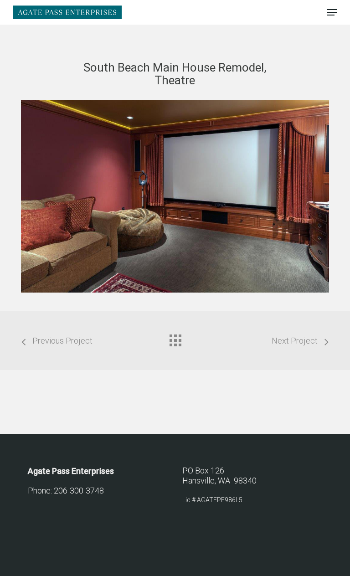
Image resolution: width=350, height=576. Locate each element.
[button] (332, 12)
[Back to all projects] (175, 338)
